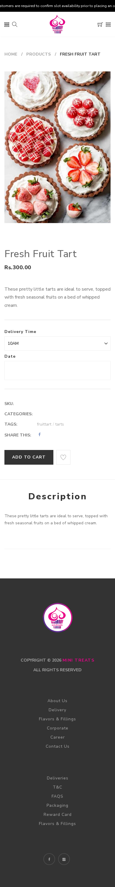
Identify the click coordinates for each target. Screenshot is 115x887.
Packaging (57, 805)
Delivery (57, 710)
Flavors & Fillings (57, 719)
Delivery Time (20, 331)
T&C (57, 787)
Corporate (57, 728)
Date (10, 356)
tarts (59, 424)
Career (57, 737)
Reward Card (58, 814)
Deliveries (57, 778)
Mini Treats (79, 660)
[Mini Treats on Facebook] (49, 859)
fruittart (45, 424)
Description (57, 497)
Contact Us (58, 746)
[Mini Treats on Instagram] (64, 859)
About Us (57, 701)
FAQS (57, 796)
